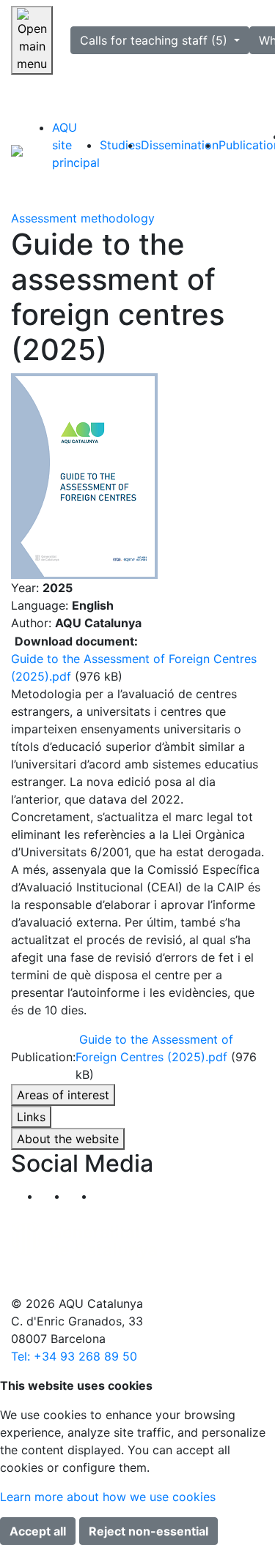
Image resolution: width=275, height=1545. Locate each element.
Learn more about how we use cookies (108, 1496)
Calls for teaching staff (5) (155, 40)
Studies (120, 145)
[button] (108, 1196)
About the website (68, 1138)
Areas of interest (63, 1095)
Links (31, 1117)
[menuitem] (76, 145)
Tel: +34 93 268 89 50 (74, 1356)
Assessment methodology (83, 218)
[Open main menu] (32, 40)
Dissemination (180, 145)
